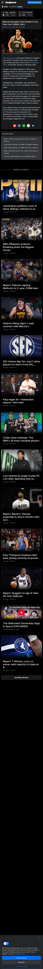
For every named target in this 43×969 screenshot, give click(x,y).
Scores (13, 7)
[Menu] (3, 2)
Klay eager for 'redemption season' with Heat (18, 401)
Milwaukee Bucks (9, 58)
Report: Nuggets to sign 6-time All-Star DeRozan (20, 595)
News (19, 7)
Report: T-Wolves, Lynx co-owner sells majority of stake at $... (21, 664)
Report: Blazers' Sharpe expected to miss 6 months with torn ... (21, 516)
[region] (21, 952)
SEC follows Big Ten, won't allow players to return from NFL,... (21, 363)
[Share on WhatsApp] (23, 125)
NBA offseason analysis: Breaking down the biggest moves (18, 247)
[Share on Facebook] (19, 125)
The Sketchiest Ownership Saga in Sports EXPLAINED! (21, 625)
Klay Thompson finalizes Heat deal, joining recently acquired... (21, 557)
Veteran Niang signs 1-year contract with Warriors (18, 325)
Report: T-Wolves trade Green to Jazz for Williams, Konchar (20, 140)
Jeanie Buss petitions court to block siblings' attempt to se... (20, 207)
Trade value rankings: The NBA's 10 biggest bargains (21, 144)
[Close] (39, 937)
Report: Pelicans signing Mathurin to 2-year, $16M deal (20, 287)
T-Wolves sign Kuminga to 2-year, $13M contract (20, 156)
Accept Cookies (21, 958)
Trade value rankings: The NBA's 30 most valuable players (21, 439)
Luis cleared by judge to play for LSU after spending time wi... (21, 477)
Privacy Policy (19, 954)
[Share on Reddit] (14, 125)
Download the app (34, 2)
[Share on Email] (28, 125)
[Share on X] (10, 125)
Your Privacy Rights (21, 966)
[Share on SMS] (33, 125)
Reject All (21, 962)
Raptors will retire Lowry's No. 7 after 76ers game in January (21, 152)
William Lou (5, 27)
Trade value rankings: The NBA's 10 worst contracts (21, 147)
